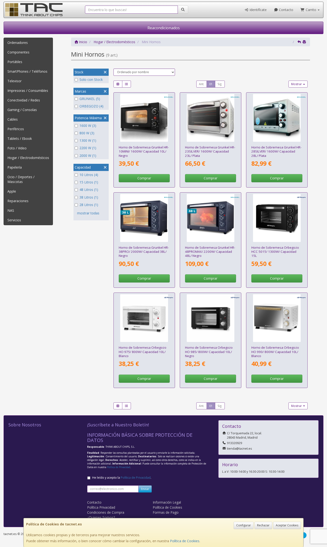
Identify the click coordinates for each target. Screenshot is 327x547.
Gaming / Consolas (22, 109)
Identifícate (257, 9)
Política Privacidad (101, 507)
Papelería (14, 167)
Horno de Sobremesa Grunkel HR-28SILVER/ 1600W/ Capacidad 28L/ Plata (276, 151)
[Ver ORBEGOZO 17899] (277, 218)
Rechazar (263, 525)
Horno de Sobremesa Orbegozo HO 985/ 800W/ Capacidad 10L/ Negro (209, 351)
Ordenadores (17, 42)
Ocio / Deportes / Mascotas (20, 179)
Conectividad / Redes (23, 100)
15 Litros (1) (88, 182)
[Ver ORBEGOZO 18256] (277, 318)
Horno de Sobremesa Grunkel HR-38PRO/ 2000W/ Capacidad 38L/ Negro (144, 251)
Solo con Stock (91, 79)
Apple (11, 191)
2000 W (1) (87, 155)
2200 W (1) (87, 148)
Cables (12, 119)
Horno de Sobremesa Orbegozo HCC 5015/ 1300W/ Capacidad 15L (275, 251)
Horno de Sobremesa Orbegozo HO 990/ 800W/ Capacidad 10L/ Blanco (275, 351)
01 (211, 84)
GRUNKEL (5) (89, 98)
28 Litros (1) (88, 204)
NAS (10, 210)
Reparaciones (17, 201)
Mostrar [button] (297, 84)
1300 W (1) (87, 140)
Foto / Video (17, 148)
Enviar (145, 489)
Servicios (14, 220)
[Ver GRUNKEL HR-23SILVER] (210, 118)
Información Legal (167, 502)
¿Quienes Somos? (101, 517)
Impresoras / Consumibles (27, 90)
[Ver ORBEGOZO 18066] (210, 318)
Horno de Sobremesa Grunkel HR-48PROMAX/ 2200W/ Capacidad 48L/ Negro (210, 251)
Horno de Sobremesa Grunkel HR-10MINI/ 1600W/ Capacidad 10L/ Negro (144, 151)
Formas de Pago (166, 512)
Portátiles (14, 61)
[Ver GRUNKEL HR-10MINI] (144, 118)
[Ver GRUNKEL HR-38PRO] (144, 218)
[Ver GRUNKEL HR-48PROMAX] (210, 218)
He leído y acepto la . (121, 478)
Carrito (311, 9)
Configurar (243, 525)
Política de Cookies (184, 541)
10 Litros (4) (88, 174)
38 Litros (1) (88, 197)
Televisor (14, 81)
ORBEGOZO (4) (91, 106)
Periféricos (15, 129)
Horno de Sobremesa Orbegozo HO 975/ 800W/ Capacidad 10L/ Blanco (142, 351)
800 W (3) (86, 133)
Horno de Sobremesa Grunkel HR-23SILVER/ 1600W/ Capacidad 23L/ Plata (210, 151)
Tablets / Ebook (19, 138)
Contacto (285, 9)
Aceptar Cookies (287, 525)
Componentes (18, 52)
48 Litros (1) (88, 189)
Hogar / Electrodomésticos (28, 157)
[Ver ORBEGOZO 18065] (144, 318)
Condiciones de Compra (105, 512)
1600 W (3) (87, 125)
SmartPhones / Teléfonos (27, 71)
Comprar (144, 178)
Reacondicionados (163, 27)
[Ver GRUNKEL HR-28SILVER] (277, 118)
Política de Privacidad (118, 467)
